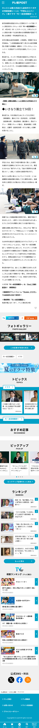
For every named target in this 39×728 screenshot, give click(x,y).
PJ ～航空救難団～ (18, 299)
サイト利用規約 (27, 705)
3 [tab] (20, 476)
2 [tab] (18, 476)
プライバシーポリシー (11, 711)
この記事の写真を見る (19, 347)
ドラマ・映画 (12, 692)
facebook (19, 680)
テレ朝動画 (26, 699)
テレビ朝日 (7, 699)
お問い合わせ (8, 705)
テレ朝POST (19, 2)
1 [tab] (16, 476)
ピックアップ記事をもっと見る (19, 481)
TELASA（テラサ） (29, 292)
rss (28, 680)
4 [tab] (22, 476)
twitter (11, 680)
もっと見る (19, 561)
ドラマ (20, 356)
